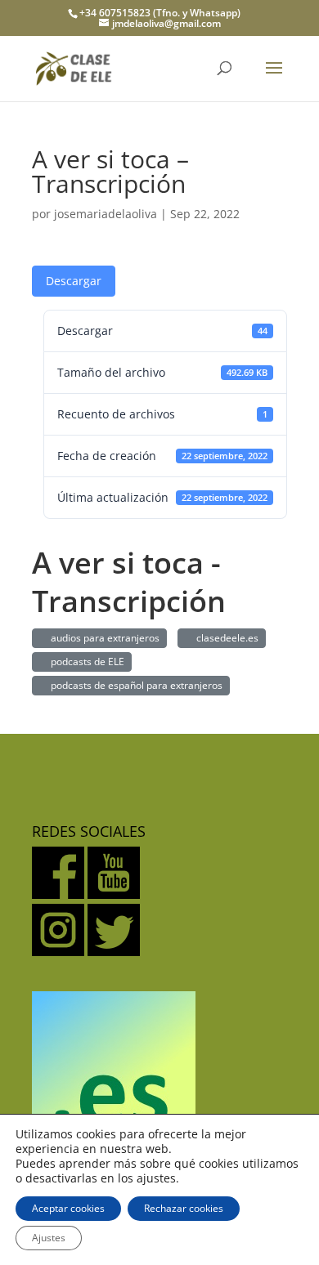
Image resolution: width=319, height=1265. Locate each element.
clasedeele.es (224, 638)
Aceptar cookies (68, 1208)
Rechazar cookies (183, 1208)
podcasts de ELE (85, 661)
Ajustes (48, 1238)
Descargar (73, 280)
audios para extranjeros (103, 638)
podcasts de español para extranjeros (134, 685)
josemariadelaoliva (105, 213)
